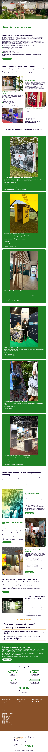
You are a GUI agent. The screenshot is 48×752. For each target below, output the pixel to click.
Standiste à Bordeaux (5, 725)
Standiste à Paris (4, 714)
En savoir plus (6, 591)
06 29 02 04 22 (18, 745)
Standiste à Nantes (5, 720)
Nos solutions (6, 699)
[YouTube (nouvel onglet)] (32, 746)
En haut (24, 734)
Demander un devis (7, 58)
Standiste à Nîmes (5, 719)
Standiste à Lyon (4, 715)
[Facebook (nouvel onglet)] (27, 746)
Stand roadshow (5, 709)
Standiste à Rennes (5, 721)
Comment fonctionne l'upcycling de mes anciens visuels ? (21, 632)
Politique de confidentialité (25, 750)
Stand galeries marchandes (6, 708)
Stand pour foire (4, 707)
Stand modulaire (5, 701)
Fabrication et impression (21, 702)
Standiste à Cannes (5, 723)
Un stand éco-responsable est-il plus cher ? (19, 624)
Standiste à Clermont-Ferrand (7, 724)
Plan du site (31, 750)
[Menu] (3, 2)
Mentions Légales (17, 750)
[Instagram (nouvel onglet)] (25, 746)
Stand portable (4, 702)
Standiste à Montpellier (6, 716)
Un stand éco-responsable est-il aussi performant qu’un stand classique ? (22, 638)
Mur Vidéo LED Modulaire (6, 706)
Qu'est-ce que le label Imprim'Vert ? (17, 628)
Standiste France (7, 713)
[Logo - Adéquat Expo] (24, 2)
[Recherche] (45, 2)
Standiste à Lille (4, 726)
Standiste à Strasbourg (6, 722)
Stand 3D (3, 710)
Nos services (21, 699)
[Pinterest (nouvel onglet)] (31, 746)
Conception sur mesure (21, 701)
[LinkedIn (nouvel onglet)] (29, 746)
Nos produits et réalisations (37, 700)
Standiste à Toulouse (5, 718)
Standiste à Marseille (5, 717)
